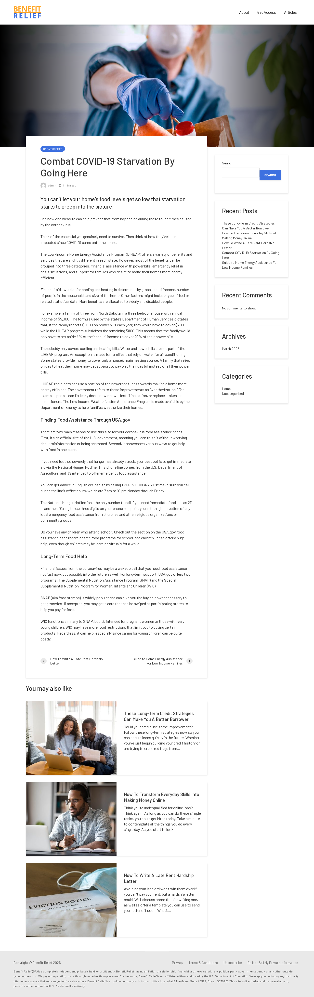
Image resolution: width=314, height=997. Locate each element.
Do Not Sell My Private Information (273, 962)
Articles (290, 12)
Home (226, 388)
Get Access (266, 12)
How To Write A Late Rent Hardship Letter (159, 878)
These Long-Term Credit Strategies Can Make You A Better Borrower (159, 716)
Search (227, 163)
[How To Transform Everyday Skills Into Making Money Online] (71, 818)
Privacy (177, 962)
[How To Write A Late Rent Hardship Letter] (71, 899)
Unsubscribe (232, 962)
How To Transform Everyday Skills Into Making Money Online (161, 797)
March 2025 (230, 348)
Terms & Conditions (203, 962)
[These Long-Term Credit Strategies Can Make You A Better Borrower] (71, 737)
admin (51, 185)
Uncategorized (52, 148)
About (244, 12)
